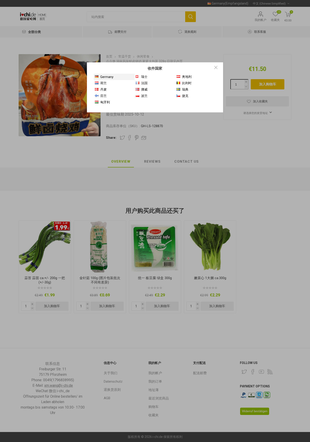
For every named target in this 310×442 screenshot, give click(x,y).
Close (215, 67)
